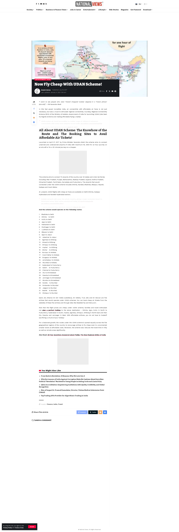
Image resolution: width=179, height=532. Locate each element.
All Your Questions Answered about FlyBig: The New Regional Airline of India (77, 335)
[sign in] (33, 4)
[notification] (134, 4)
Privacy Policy (7, 527)
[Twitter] (38, 4)
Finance (50, 404)
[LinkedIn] (46, 4)
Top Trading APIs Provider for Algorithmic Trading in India (64, 396)
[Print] (115, 91)
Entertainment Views (42, 79)
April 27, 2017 (72, 127)
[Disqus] (69, 447)
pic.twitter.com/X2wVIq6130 (91, 123)
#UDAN (44, 199)
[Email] (112, 91)
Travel (60, 404)
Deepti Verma (46, 90)
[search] (136, 4)
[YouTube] (41, 4)
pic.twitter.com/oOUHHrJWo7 (52, 203)
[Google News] (43, 4)
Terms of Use (19, 527)
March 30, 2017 (79, 207)
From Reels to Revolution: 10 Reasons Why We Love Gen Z (63, 376)
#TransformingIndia (85, 201)
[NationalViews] (89, 4)
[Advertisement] (89, 26)
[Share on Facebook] (106, 91)
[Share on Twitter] (109, 91)
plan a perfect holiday (51, 310)
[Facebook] (36, 4)
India (55, 404)
